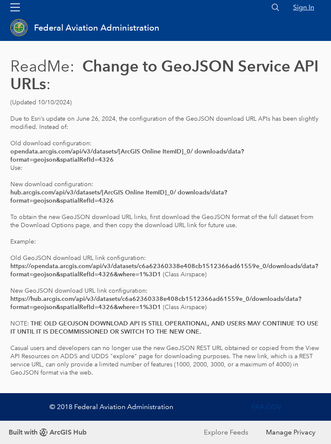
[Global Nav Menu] (15, 7)
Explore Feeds (226, 432)
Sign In (303, 7)
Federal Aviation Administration (96, 27)
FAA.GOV (266, 407)
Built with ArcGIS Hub (48, 432)
